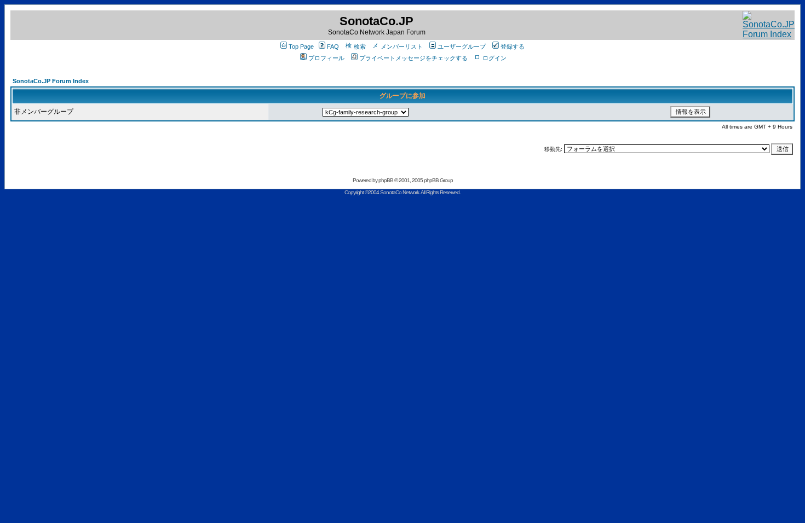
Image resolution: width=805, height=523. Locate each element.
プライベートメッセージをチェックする (413, 58)
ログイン (494, 58)
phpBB (385, 180)
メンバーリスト (402, 46)
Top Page (301, 46)
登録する (513, 46)
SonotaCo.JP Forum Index (51, 81)
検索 (360, 46)
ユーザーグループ (462, 46)
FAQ (333, 46)
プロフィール (326, 58)
